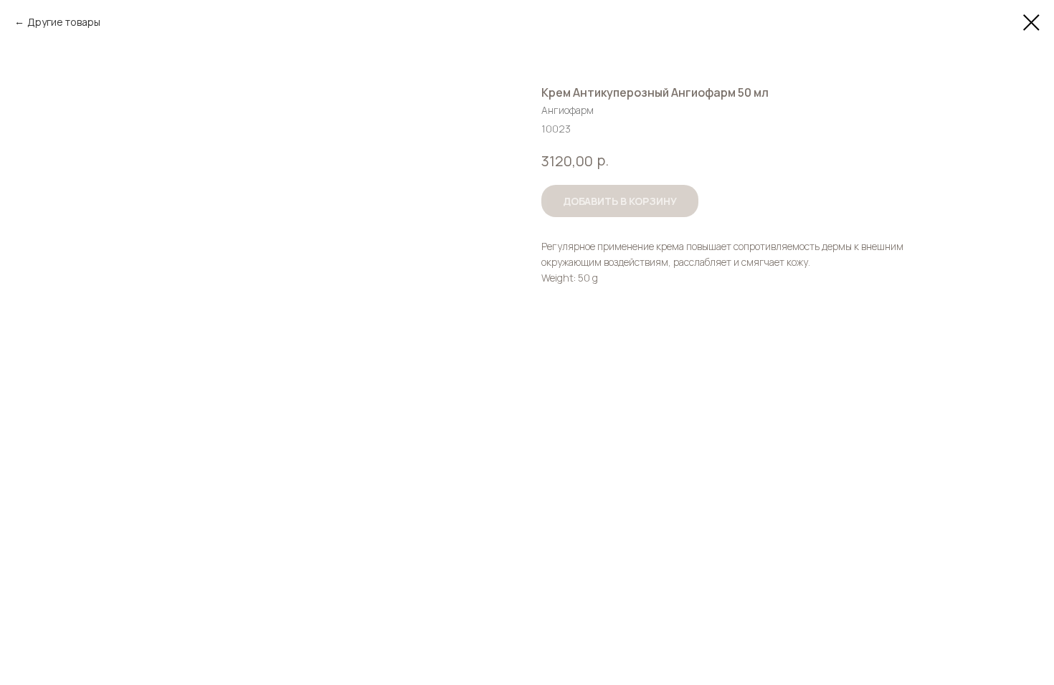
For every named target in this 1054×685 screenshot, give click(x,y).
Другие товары (63, 22)
